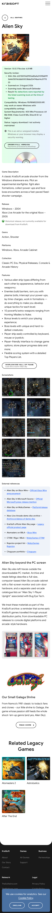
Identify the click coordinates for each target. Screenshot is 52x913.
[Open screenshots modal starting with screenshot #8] (38, 448)
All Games (24, 857)
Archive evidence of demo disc (21, 519)
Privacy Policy (38, 884)
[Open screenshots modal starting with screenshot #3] (13, 407)
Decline (17, 905)
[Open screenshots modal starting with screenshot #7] (13, 448)
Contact (5, 867)
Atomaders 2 (9, 783)
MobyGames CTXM (35, 538)
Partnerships (44, 857)
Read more (25, 725)
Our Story (6, 862)
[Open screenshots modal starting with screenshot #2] (38, 387)
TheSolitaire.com (9, 884)
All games (16, 17)
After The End (9, 816)
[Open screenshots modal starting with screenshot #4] (38, 407)
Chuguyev (31, 551)
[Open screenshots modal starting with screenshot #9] (13, 468)
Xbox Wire (32, 532)
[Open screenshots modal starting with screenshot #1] (13, 387)
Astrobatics (33, 783)
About (5, 857)
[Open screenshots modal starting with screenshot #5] (13, 427)
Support (23, 862)
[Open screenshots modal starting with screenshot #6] (38, 427)
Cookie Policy (25, 898)
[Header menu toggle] (48, 3)
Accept (35, 905)
